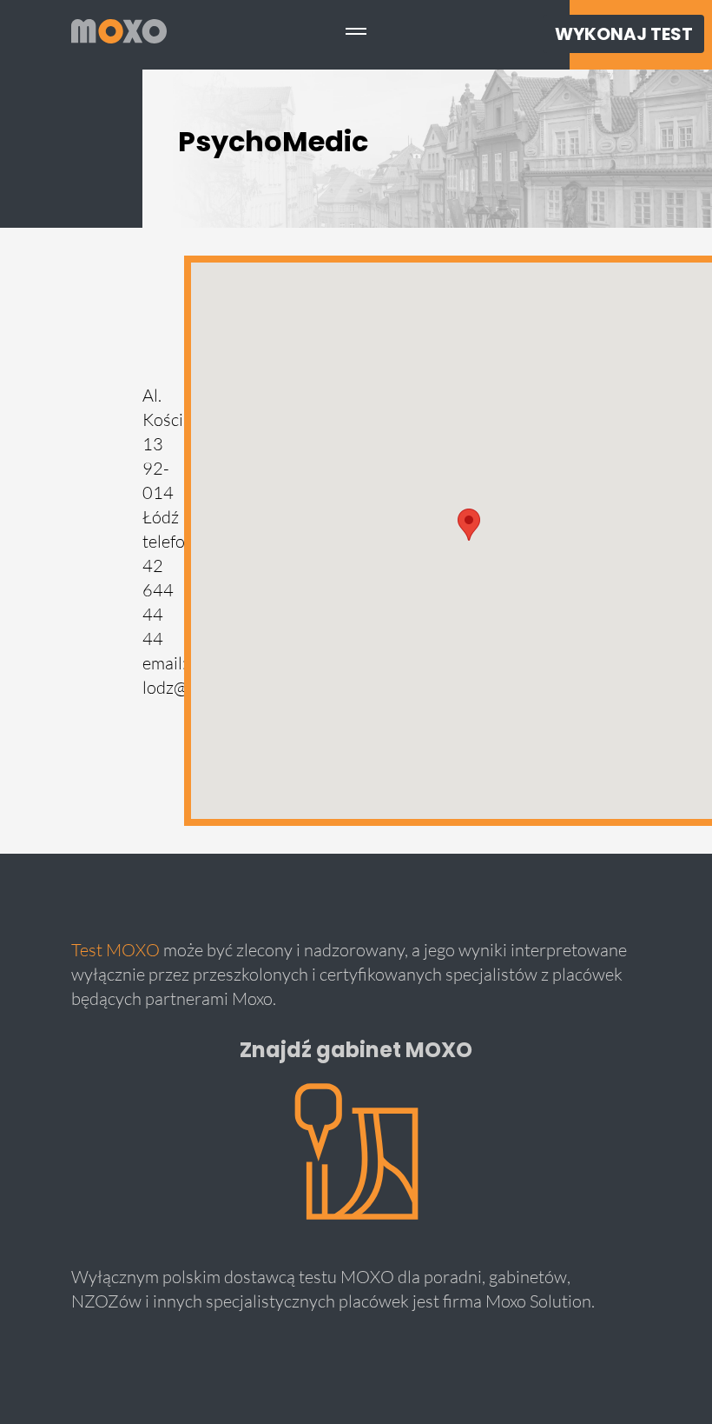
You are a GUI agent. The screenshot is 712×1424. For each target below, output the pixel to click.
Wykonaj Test (624, 34)
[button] (469, 525)
